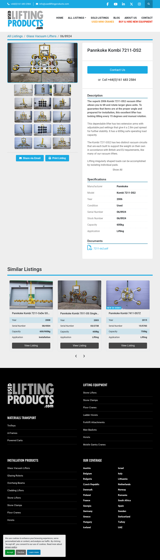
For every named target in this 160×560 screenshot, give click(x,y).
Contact (147, 17)
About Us (131, 17)
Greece (86, 516)
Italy (120, 473)
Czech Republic (91, 484)
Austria (87, 468)
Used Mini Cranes (103, 21)
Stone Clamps (90, 400)
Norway (122, 489)
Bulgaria (87, 479)
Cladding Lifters (15, 490)
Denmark (87, 489)
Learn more (34, 552)
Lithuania (123, 479)
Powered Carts (15, 440)
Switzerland (124, 516)
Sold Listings (100, 17)
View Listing (31, 345)
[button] (77, 18)
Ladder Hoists (90, 415)
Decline (21, 552)
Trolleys (11, 425)
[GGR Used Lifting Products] (42, 395)
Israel (121, 468)
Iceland (87, 527)
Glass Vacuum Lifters (18, 468)
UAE (120, 527)
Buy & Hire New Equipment (136, 21)
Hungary (87, 522)
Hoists (86, 437)
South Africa (124, 500)
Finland (87, 495)
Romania (122, 495)
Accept (10, 552)
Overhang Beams (16, 483)
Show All (117, 169)
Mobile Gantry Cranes (94, 444)
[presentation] (76, 355)
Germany (87, 511)
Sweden (122, 511)
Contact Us (117, 70)
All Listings (76, 17)
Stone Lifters (90, 392)
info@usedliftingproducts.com (54, 4)
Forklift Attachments (94, 422)
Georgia (87, 505)
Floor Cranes (90, 407)
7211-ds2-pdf (101, 248)
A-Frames (12, 433)
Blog (116, 17)
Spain (121, 505)
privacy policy (11, 547)
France (86, 500)
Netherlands (124, 484)
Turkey (121, 522)
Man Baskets (90, 429)
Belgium (87, 473)
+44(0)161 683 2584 (21, 4)
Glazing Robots (15, 475)
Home (59, 17)
